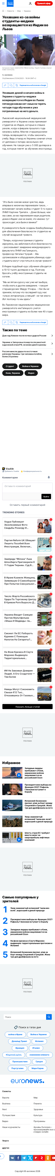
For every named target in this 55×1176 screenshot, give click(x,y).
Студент (10, 366)
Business (6, 1103)
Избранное (11, 763)
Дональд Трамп (19, 1041)
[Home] (3, 11)
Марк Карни (38, 1068)
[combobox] (27, 1017)
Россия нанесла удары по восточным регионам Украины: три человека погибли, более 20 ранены (22, 354)
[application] (27, 49)
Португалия (17, 1068)
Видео (5, 1121)
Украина (27, 11)
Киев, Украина (13, 373)
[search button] (49, 1017)
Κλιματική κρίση (13, 1055)
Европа (5, 1097)
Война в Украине (30, 366)
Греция (39, 1061)
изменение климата (39, 1055)
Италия (36, 1048)
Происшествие (20, 1061)
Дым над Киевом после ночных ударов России (24, 335)
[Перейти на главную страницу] (10, 3)
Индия (31, 373)
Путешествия (8, 1115)
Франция (19, 1048)
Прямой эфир (43, 3)
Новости (10, 11)
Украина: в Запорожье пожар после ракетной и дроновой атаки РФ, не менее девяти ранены (24, 343)
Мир (19, 11)
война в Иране (15, 1034)
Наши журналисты (11, 1127)
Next (4, 1109)
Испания (39, 1041)
